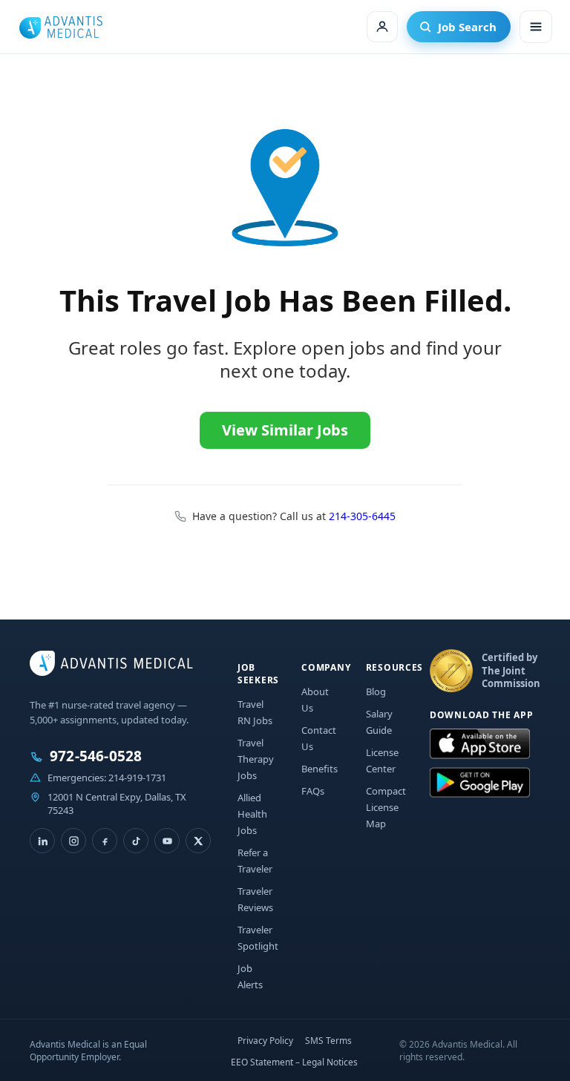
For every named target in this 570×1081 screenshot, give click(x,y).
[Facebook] (104, 840)
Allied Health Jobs (252, 814)
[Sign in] (382, 26)
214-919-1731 (137, 777)
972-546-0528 (96, 756)
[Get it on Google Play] (480, 782)
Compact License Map (386, 807)
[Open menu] (536, 26)
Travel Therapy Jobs (256, 759)
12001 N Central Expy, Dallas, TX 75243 (117, 803)
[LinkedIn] (42, 840)
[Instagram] (73, 840)
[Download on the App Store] (480, 744)
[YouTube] (167, 840)
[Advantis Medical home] (60, 26)
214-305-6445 (362, 516)
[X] (198, 840)
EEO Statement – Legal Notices (294, 1062)
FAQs (312, 791)
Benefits (319, 768)
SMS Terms (328, 1040)
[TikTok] (135, 840)
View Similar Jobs (285, 430)
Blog (376, 691)
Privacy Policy (265, 1040)
